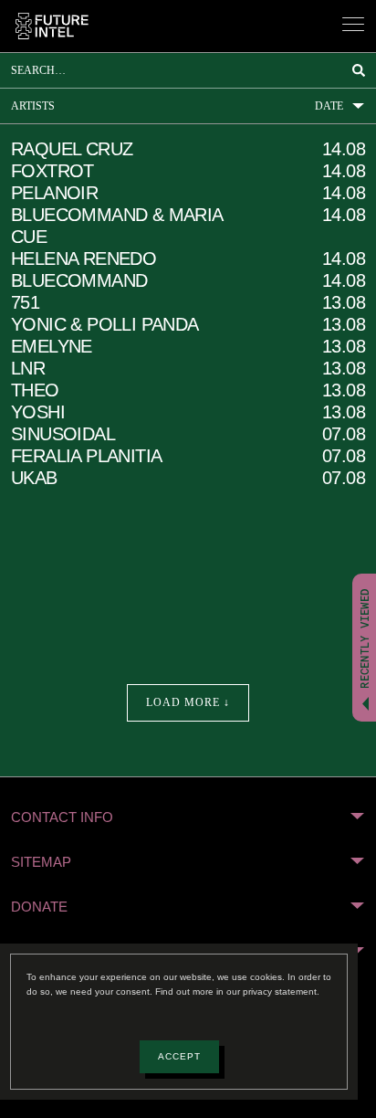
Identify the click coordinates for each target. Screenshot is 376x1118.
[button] (188, 817)
